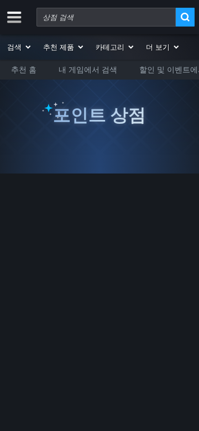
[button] (20, 47)
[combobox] (106, 17)
